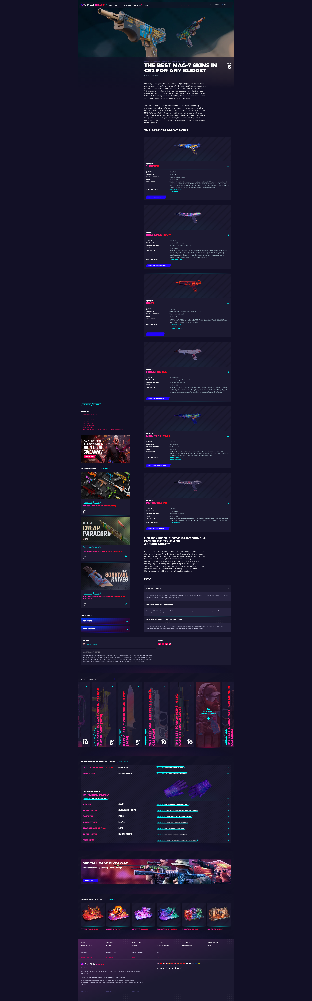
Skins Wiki (197, 5)
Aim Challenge (86, 946)
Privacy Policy (111, 952)
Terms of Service (137, 952)
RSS (158, 952)
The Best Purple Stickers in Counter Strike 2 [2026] (180, 840)
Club (146, 5)
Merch (204, 5)
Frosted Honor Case (177, 458)
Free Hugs (88, 840)
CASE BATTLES (89, 629)
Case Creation (187, 946)
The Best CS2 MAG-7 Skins (90, 414)
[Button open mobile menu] (229, 5)
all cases (110, 899)
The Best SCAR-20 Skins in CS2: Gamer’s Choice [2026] (178, 719)
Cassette (88, 816)
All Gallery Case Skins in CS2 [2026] (176, 773)
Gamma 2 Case (174, 523)
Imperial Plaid (96, 794)
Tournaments (212, 942)
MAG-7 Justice (87, 417)
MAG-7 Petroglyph (88, 427)
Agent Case (135, 991)
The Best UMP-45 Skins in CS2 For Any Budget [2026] (100, 717)
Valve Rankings (163, 946)
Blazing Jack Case (176, 325)
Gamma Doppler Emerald (98, 768)
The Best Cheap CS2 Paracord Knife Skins (103, 551)
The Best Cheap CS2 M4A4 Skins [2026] (176, 822)
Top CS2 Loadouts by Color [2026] (99, 506)
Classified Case (175, 189)
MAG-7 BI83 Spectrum (89, 419)
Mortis (87, 804)
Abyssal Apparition (94, 828)
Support (217, 5)
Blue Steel (89, 774)
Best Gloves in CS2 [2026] (99, 798)
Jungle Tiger (90, 822)
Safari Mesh (90, 810)
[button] (116, 679)
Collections (86, 404)
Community (147, 61)
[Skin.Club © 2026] (94, 964)
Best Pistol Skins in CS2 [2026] (174, 767)
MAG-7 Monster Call (88, 425)
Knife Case (84, 991)
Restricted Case (175, 260)
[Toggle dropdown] (121, 5)
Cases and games (186, 5)
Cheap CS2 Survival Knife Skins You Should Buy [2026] (104, 597)
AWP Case (109, 991)
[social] (158, 968)
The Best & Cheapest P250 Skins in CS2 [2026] (230, 716)
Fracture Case (175, 459)
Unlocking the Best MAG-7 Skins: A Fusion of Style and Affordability (103, 429)
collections (161, 767)
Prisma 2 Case (174, 191)
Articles (109, 942)
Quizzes (160, 942)
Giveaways (186, 942)
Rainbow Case (174, 326)
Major (108, 946)
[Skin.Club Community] (94, 5)
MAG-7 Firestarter (88, 423)
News (111, 5)
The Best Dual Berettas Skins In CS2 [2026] (152, 717)
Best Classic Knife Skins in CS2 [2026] (126, 718)
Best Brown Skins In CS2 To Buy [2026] (176, 804)
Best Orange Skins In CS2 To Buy (175, 828)
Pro (158, 957)
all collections (105, 468)
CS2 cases (87, 621)
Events (134, 946)
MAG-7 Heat (86, 421)
